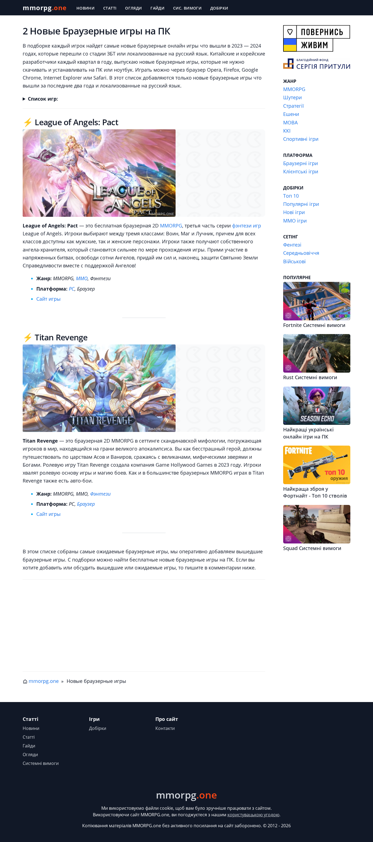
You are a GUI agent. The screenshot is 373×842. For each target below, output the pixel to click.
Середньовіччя (301, 253)
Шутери (292, 97)
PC (72, 288)
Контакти (165, 728)
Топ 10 (291, 195)
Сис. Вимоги (187, 8)
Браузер (86, 504)
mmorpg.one (44, 681)
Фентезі (292, 244)
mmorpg (45, 7)
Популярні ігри (301, 204)
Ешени (291, 114)
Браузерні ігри (300, 163)
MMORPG (171, 225)
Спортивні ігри (300, 139)
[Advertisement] (144, 627)
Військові (294, 261)
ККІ (287, 130)
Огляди (133, 8)
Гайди (157, 8)
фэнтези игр (246, 225)
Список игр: (43, 98)
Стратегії (293, 106)
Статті (109, 8)
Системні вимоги (41, 763)
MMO (82, 278)
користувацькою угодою (253, 815)
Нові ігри (294, 212)
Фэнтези (100, 493)
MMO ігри (295, 220)
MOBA (290, 122)
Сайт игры (48, 299)
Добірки (219, 8)
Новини (85, 8)
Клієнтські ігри (300, 171)
